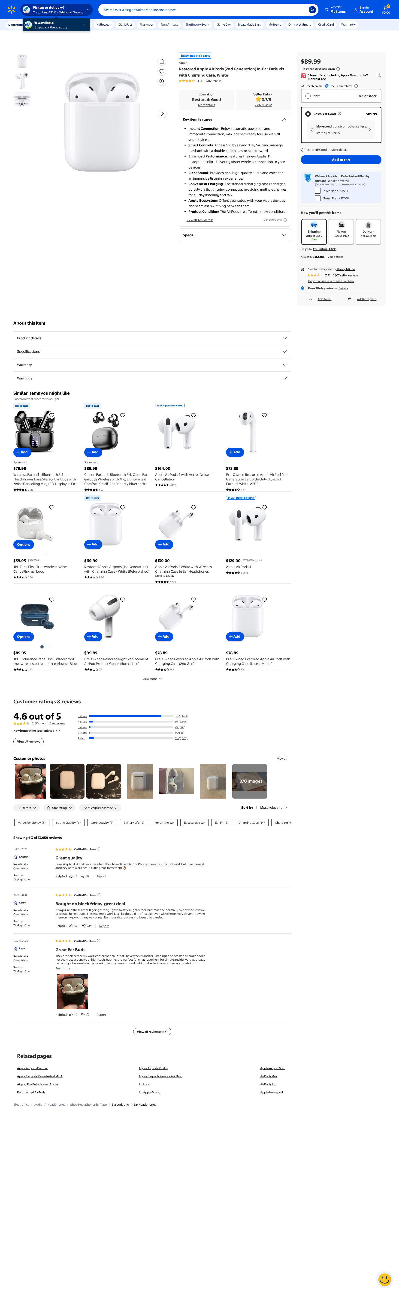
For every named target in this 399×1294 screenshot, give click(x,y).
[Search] (312, 9)
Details (343, 288)
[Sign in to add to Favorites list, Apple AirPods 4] (264, 507)
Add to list (325, 299)
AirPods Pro (268, 1084)
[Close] (85, 25)
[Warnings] (284, 378)
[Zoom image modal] (162, 81)
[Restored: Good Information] (339, 113)
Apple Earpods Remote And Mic (160, 1076)
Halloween (104, 24)
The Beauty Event (197, 24)
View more (149, 679)
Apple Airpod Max (272, 1068)
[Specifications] (284, 351)
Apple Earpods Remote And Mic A (40, 1076)
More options (335, 256)
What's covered (338, 180)
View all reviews (28, 741)
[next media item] (162, 114)
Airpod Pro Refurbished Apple (37, 1084)
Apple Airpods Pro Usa (32, 1068)
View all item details (200, 220)
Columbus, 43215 (324, 249)
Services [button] (46, 25)
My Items (275, 24)
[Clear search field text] (301, 10)
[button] (335, 10)
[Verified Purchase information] (98, 849)
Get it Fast (125, 24)
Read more (62, 968)
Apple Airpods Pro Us (153, 1068)
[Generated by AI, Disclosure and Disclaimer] (285, 220)
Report (101, 876)
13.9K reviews (57, 723)
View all (282, 758)
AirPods (144, 1084)
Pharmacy (146, 24)
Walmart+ (348, 24)
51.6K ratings (213, 81)
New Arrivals (169, 24)
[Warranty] (284, 365)
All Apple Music (149, 1092)
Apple (183, 63)
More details (206, 105)
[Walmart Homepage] (12, 10)
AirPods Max (268, 1076)
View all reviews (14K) (152, 1031)
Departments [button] (17, 25)
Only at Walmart (299, 24)
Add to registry (367, 299)
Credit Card (326, 24)
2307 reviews (263, 105)
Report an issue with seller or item (331, 281)
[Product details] (284, 338)
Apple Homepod (271, 1092)
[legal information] (338, 69)
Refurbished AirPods (31, 1092)
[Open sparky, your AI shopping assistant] (385, 1280)
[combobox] (208, 10)
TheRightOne (345, 269)
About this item (29, 323)
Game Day (224, 24)
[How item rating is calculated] (58, 730)
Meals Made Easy (249, 24)
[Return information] (355, 86)
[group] (200, 81)
